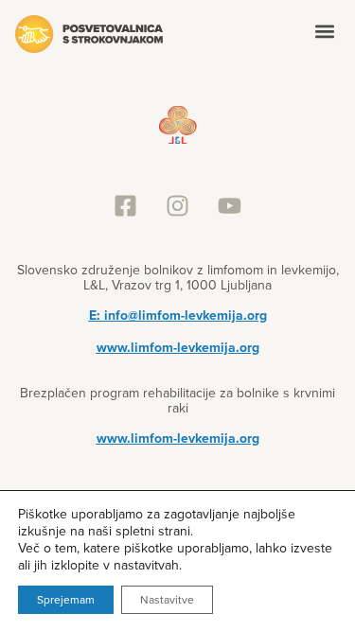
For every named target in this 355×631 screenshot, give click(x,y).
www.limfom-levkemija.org (178, 347)
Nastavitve (167, 599)
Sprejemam (66, 599)
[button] (324, 30)
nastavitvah (146, 564)
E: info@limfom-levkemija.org (178, 315)
